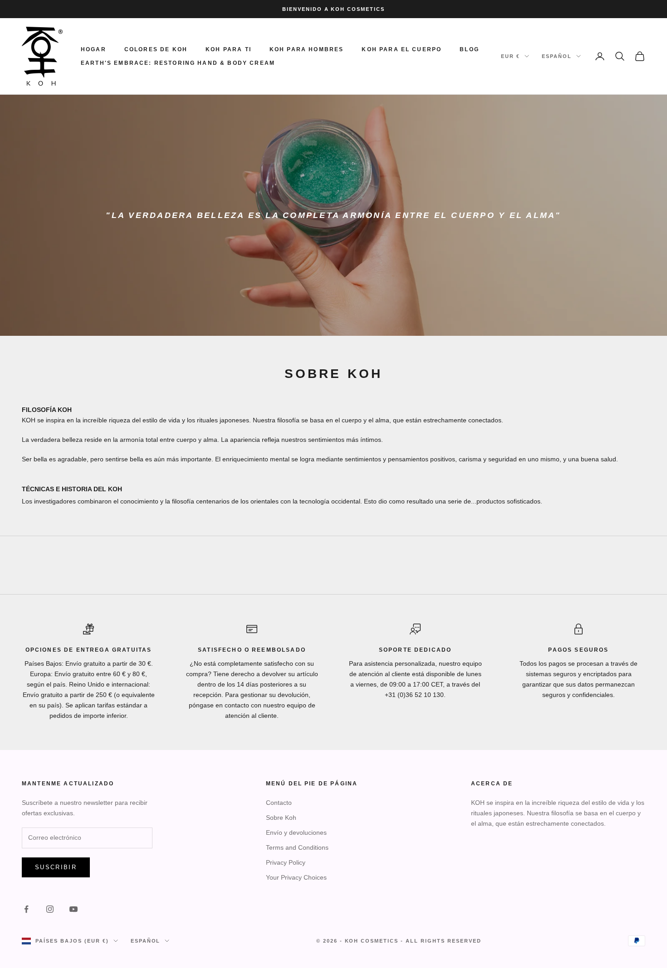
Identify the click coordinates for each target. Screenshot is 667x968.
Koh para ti (228, 49)
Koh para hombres (307, 49)
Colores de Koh (155, 49)
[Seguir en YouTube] (73, 909)
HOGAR (93, 49)
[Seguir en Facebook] (26, 909)
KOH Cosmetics (372, 941)
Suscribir (56, 867)
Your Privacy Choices (296, 877)
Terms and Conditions (297, 847)
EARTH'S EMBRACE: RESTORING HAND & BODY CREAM (178, 63)
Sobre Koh (281, 817)
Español (557, 56)
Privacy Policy (285, 862)
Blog (469, 49)
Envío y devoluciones (296, 832)
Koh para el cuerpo (401, 49)
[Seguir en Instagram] (49, 909)
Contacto (279, 802)
